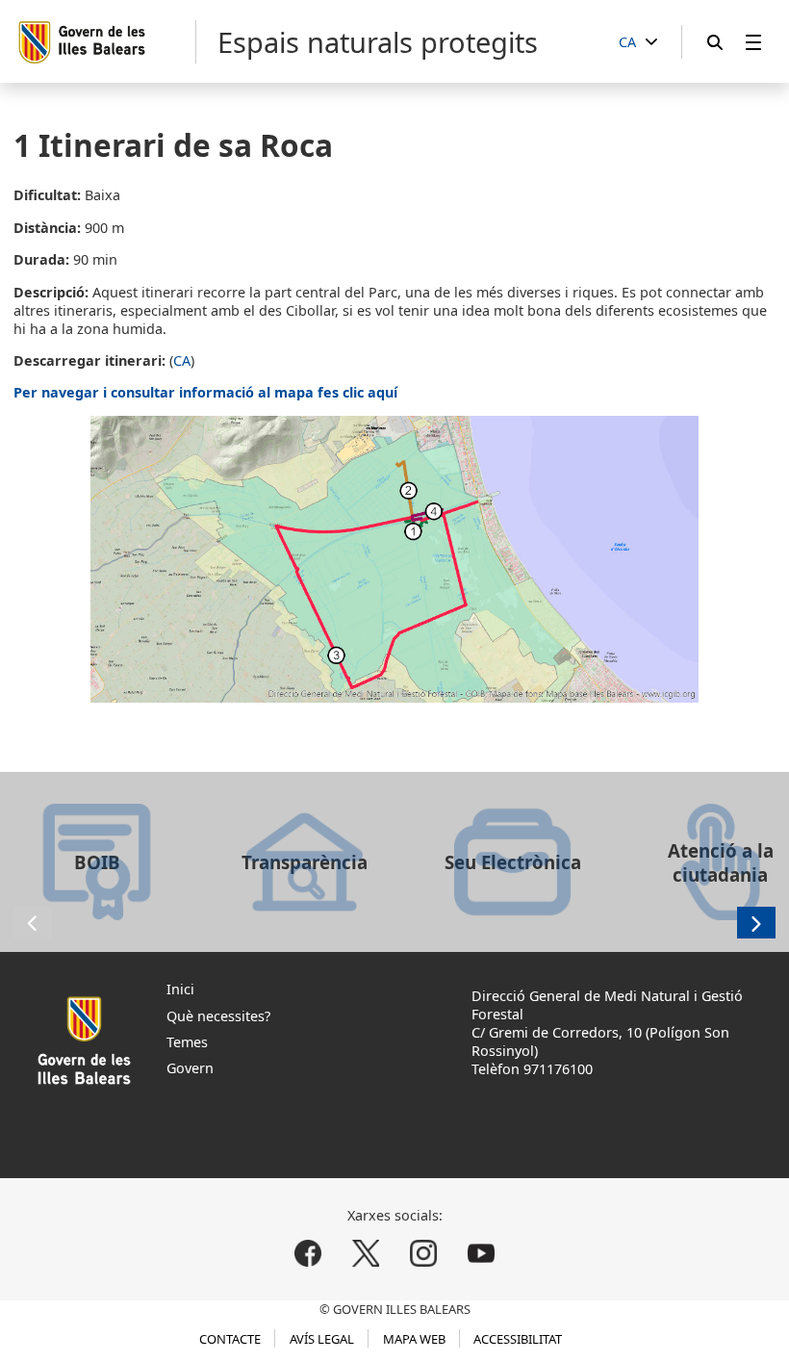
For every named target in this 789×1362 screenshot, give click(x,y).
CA (182, 360)
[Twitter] (366, 1254)
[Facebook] (308, 1254)
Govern (190, 1068)
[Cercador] (715, 42)
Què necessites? (218, 1016)
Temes (187, 1042)
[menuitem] (753, 42)
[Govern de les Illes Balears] (106, 42)
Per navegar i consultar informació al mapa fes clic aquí (205, 392)
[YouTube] (481, 1254)
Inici (180, 989)
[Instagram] (423, 1254)
